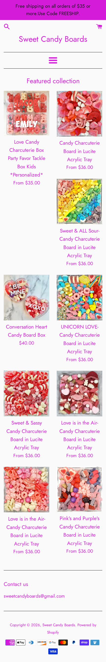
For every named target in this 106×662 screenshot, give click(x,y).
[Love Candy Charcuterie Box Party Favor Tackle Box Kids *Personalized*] (26, 113)
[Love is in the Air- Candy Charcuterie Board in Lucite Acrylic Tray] (79, 393)
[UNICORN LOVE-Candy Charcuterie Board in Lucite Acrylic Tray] (79, 297)
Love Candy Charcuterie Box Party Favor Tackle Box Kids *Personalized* (26, 158)
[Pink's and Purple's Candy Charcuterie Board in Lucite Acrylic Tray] (79, 489)
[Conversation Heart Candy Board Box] (26, 297)
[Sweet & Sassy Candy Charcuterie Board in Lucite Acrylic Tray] (26, 393)
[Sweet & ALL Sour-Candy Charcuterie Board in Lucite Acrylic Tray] (79, 201)
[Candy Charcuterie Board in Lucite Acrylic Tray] (79, 113)
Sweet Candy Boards (53, 39)
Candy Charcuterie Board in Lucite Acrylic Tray (79, 151)
